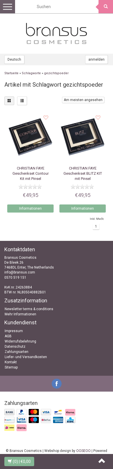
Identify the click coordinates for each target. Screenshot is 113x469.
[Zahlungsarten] (40, 420)
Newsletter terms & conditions (29, 309)
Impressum (14, 331)
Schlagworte (31, 73)
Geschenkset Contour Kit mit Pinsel (30, 173)
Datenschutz (15, 347)
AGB (8, 336)
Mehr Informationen (20, 314)
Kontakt (11, 362)
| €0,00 (22, 461)
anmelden (96, 59)
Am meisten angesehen (83, 100)
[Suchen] (106, 6)
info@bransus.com (19, 272)
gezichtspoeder (56, 73)
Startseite (11, 73)
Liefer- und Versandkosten (26, 357)
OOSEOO (83, 451)
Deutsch (14, 59)
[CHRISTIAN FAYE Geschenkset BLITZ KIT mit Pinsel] (82, 137)
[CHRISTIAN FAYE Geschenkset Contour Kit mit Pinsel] (30, 137)
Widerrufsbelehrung (20, 341)
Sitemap (11, 367)
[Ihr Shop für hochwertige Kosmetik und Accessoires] (56, 33)
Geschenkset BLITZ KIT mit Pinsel (82, 173)
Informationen (30, 208)
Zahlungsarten (16, 352)
